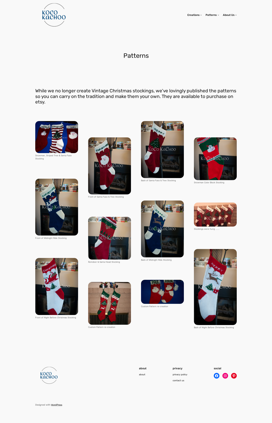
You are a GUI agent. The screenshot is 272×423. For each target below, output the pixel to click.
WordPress (56, 405)
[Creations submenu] (201, 15)
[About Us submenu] (236, 15)
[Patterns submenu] (218, 15)
